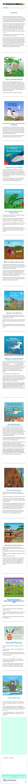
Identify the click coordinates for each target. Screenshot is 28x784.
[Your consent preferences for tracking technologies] (25, 781)
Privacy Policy (5, 757)
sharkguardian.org (12, 364)
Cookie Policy (11, 757)
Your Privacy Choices (10, 780)
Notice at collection (6, 782)
